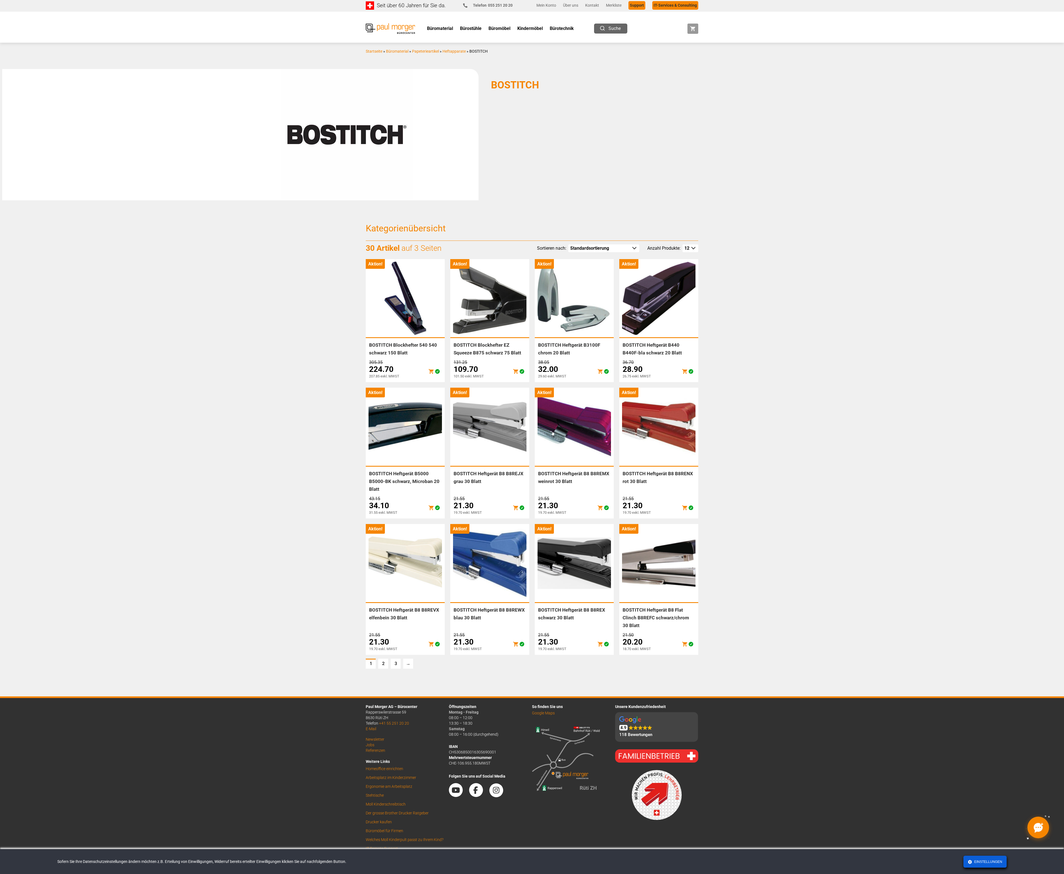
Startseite (374, 51)
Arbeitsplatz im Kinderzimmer (391, 777)
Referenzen (375, 750)
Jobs (370, 745)
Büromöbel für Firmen (384, 831)
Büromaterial (397, 51)
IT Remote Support (382, 848)
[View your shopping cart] (692, 29)
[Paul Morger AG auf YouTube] (458, 795)
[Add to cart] (431, 371)
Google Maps (543, 713)
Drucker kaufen (379, 822)
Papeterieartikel (425, 51)
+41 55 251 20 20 (394, 723)
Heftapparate (454, 51)
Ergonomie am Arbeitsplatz (389, 786)
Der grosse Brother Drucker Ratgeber (397, 813)
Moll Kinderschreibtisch (386, 804)
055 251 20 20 (493, 5)
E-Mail (371, 729)
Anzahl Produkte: (664, 248)
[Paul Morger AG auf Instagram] (499, 795)
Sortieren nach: (551, 248)
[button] (656, 727)
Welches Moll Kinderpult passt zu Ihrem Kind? (404, 839)
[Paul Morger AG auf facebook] (478, 795)
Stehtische (375, 795)
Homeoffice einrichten (384, 768)
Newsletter (375, 739)
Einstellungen (987, 862)
